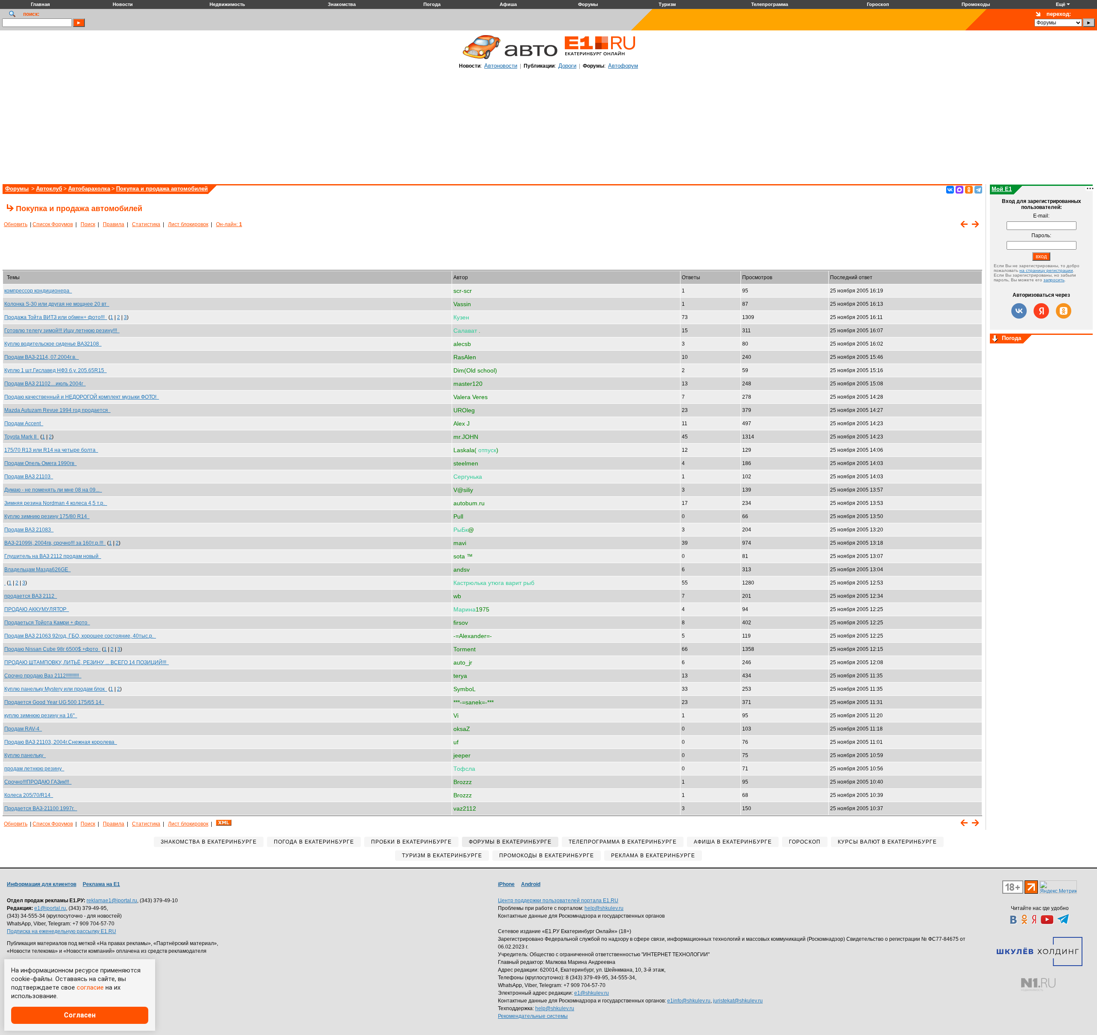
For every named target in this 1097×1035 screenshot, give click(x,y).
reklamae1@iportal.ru (112, 901)
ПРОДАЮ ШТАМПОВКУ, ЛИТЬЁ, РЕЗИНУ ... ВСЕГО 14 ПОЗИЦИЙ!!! (86, 662)
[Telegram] (978, 190)
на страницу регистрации (1046, 270)
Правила (113, 224)
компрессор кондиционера (38, 291)
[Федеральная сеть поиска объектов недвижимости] (1038, 984)
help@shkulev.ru (603, 908)
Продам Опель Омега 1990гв (40, 463)
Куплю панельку (25, 755)
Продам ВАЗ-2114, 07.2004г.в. (41, 357)
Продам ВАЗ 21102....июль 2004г (45, 384)
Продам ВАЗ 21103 (28, 477)
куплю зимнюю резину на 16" (40, 716)
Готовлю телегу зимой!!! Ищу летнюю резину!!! (62, 331)
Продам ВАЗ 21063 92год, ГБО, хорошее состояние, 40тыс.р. (80, 636)
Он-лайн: (229, 224)
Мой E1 (1002, 189)
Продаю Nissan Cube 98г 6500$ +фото (52, 649)
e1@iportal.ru (50, 908)
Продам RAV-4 (23, 729)
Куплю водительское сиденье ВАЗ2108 (53, 344)
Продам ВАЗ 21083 (29, 530)
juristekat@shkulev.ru (738, 1001)
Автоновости (500, 66)
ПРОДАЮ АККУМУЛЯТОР (36, 609)
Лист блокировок (188, 224)
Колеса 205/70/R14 (28, 795)
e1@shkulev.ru (591, 993)
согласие (90, 987)
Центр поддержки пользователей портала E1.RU (558, 901)
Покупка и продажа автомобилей (162, 188)
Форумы (17, 188)
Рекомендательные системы (533, 1016)
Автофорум (623, 66)
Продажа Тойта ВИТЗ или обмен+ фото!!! (55, 317)
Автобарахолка (89, 188)
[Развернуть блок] (995, 339)
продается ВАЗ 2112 (30, 596)
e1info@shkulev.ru (688, 1001)
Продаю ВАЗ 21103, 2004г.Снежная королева (60, 742)
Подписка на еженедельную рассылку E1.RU (61, 931)
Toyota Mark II (21, 437)
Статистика (146, 224)
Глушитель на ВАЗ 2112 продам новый (52, 556)
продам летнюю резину (34, 769)
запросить (1053, 279)
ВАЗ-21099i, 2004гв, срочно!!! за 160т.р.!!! (55, 543)
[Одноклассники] (969, 190)
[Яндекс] (1041, 311)
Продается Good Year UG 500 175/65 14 (54, 702)
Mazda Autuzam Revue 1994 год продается (57, 410)
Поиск (88, 224)
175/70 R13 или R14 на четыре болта (51, 450)
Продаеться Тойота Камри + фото (47, 623)
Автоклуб (49, 188)
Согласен (80, 1015)
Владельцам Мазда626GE (37, 570)
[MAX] (959, 190)
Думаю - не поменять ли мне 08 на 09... (53, 490)
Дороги (567, 66)
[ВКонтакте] (950, 190)
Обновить (15, 224)
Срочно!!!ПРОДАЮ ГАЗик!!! (38, 782)
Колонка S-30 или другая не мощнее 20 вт (56, 304)
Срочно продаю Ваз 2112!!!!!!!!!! (42, 676)
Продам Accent (23, 424)
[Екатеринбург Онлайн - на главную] (600, 59)
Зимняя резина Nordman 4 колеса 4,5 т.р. (55, 503)
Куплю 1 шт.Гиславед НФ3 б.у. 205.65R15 (55, 370)
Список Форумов (53, 224)
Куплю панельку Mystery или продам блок (55, 689)
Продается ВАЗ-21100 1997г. (40, 808)
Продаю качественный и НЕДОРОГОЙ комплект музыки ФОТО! (81, 397)
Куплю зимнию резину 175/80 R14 (47, 516)
